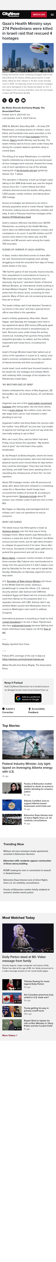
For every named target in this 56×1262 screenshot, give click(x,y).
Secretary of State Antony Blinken (24, 581)
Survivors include (28, 496)
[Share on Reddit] (17, 100)
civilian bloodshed (11, 622)
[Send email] (23, 100)
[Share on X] (4, 100)
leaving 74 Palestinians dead (16, 217)
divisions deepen (10, 531)
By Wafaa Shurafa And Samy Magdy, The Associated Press (23, 109)
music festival (16, 410)
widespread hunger (21, 625)
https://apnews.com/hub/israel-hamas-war (23, 659)
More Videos (9, 1035)
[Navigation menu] (52, 14)
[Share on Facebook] (11, 100)
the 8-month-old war (27, 170)
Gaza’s (13, 140)
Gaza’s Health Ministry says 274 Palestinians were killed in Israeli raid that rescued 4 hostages (27, 31)
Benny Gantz (8, 558)
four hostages (33, 136)
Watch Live (39, 14)
